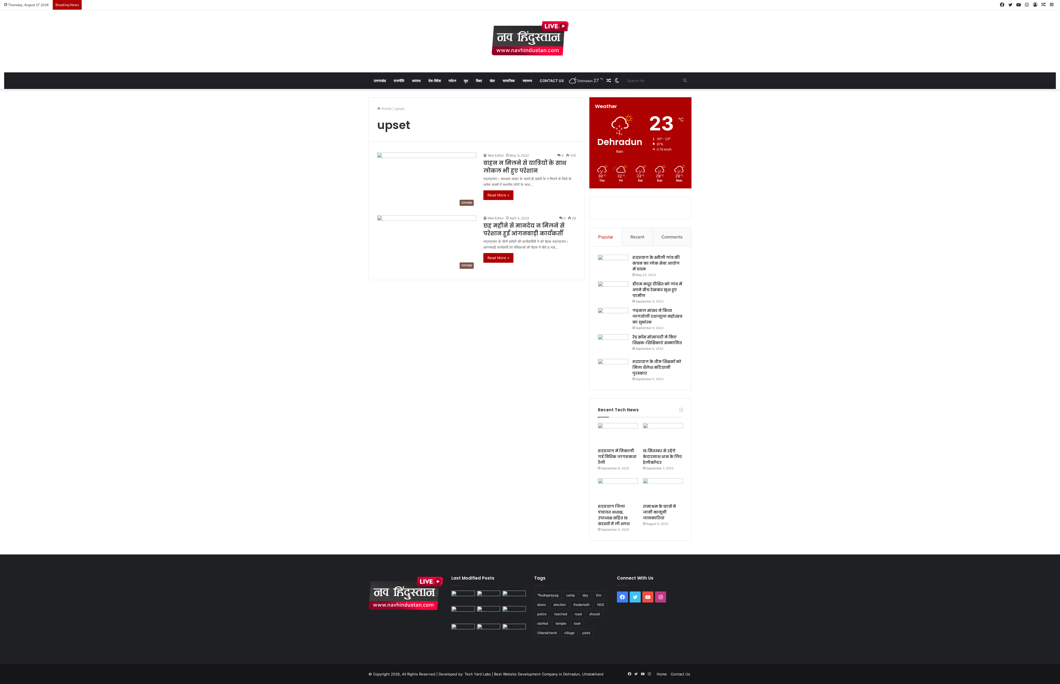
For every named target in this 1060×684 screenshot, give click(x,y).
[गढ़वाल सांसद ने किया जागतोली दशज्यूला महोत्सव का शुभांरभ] (613, 318)
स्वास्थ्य (527, 80)
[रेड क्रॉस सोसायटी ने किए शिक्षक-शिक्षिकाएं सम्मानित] (613, 344)
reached (560, 614)
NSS (600, 605)
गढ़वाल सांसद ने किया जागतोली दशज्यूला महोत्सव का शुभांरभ (657, 316)
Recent (637, 237)
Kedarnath (582, 605)
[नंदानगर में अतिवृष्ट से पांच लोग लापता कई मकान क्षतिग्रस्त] (463, 597)
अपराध (416, 80)
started (542, 623)
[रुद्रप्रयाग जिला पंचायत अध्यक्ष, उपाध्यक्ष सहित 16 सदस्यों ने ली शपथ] (618, 489)
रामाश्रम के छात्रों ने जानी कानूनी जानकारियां (659, 512)
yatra (586, 633)
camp (570, 595)
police (542, 614)
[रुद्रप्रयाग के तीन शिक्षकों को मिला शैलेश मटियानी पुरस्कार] (613, 369)
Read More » (498, 195)
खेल (492, 80)
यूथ (466, 80)
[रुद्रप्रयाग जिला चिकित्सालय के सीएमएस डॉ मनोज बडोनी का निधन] (514, 614)
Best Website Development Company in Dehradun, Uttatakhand (548, 674)
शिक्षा (479, 80)
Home (386, 108)
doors (541, 605)
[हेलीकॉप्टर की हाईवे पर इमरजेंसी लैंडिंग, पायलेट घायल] (488, 630)
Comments (672, 237)
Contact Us (552, 80)
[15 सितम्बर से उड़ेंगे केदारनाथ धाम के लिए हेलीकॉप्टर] (663, 434)
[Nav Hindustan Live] (530, 38)
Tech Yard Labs (478, 674)
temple (561, 623)
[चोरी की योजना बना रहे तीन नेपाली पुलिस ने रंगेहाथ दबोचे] (514, 630)
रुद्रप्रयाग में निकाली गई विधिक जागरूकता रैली (617, 456)
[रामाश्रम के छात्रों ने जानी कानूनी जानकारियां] (663, 489)
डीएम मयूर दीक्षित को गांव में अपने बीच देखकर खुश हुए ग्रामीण (657, 289)
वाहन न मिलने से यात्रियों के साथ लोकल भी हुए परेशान (524, 167)
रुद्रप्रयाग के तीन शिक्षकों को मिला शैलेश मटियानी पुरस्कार (656, 367)
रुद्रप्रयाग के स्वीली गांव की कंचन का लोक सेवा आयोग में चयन (656, 263)
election (559, 605)
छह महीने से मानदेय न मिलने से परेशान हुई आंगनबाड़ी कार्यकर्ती (524, 229)
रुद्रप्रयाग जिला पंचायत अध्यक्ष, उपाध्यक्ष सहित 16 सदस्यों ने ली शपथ (614, 515)
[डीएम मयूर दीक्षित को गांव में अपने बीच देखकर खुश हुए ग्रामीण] (613, 291)
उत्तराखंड (380, 80)
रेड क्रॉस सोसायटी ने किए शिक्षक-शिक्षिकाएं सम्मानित (657, 340)
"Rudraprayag (547, 595)
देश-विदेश (434, 80)
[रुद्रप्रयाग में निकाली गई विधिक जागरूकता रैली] (618, 434)
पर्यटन (452, 80)
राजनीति (399, 80)
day (585, 595)
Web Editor (495, 155)
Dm (598, 595)
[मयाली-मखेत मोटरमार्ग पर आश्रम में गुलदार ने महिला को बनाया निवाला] (463, 630)
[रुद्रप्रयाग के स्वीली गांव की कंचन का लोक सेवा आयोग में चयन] (613, 265)
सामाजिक (509, 80)
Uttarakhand (546, 633)
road (578, 614)
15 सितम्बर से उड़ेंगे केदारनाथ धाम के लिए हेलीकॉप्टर (662, 456)
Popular (605, 237)
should (594, 614)
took (577, 623)
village (569, 633)
